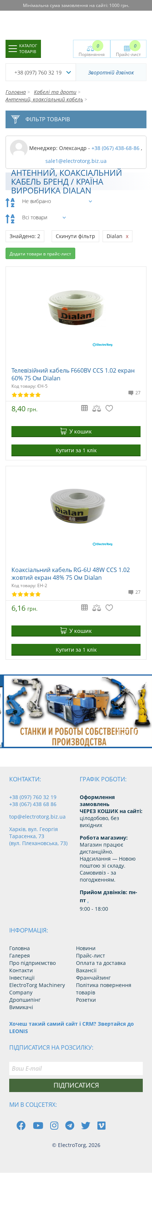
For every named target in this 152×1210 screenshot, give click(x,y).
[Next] (140, 735)
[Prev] (124, 735)
